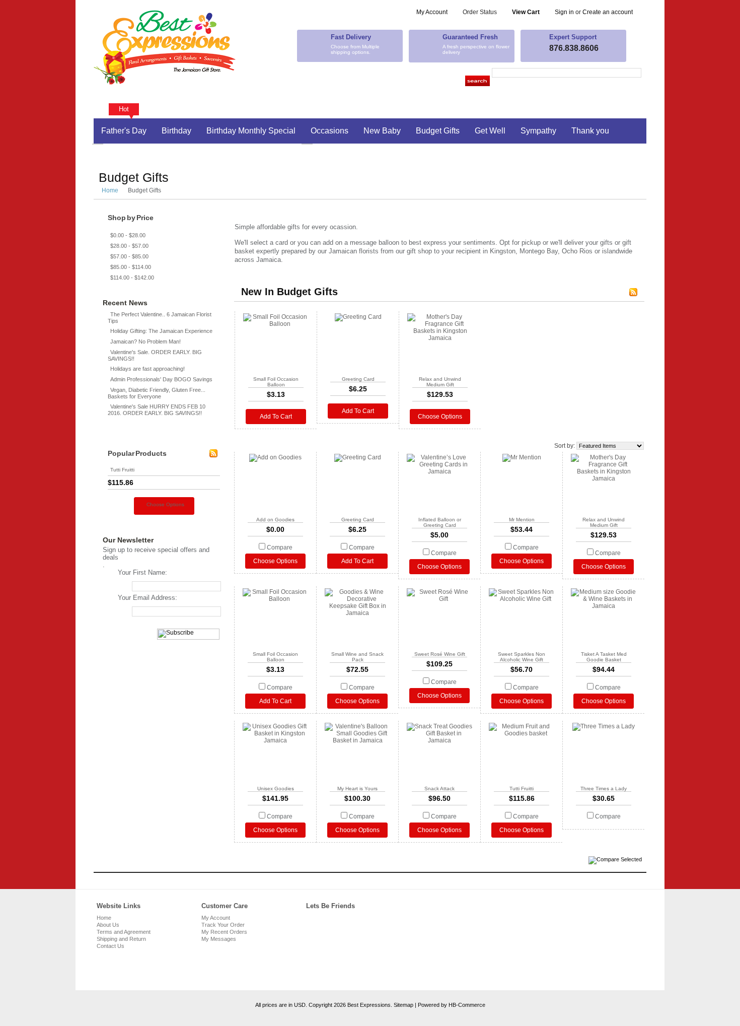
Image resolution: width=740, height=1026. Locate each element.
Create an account (607, 12)
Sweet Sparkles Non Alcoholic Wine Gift (521, 656)
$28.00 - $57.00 (129, 246)
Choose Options (165, 504)
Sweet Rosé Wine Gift (439, 654)
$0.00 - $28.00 (127, 235)
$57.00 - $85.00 (129, 256)
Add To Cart (276, 417)
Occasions (329, 130)
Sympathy (538, 130)
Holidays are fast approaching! (147, 369)
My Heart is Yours (357, 788)
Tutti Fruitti (122, 469)
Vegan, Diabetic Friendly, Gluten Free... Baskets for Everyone (156, 393)
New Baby (382, 130)
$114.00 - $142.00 (132, 278)
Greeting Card (358, 379)
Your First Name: (142, 572)
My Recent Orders (224, 932)
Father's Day (123, 130)
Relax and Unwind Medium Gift (440, 381)
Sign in (564, 12)
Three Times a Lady (603, 788)
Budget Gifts (438, 130)
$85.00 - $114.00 (130, 267)
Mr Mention (522, 519)
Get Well (490, 130)
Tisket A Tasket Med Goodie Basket (604, 656)
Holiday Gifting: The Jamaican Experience (161, 331)
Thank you (590, 130)
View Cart (526, 12)
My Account (432, 12)
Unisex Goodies (275, 788)
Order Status (480, 12)
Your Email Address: (147, 597)
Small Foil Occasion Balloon (276, 381)
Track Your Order (223, 925)
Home (110, 190)
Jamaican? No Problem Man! (145, 341)
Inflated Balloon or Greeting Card (439, 522)
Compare (279, 547)
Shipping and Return (121, 939)
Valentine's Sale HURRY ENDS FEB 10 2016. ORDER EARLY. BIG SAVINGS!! (156, 409)
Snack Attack (439, 788)
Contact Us (110, 946)
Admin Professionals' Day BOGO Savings (161, 379)
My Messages (218, 939)
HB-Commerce (467, 1005)
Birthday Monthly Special (250, 130)
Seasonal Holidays (135, 156)
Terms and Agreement (124, 932)
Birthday (176, 130)
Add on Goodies (275, 519)
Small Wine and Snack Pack (357, 656)
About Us (108, 925)
